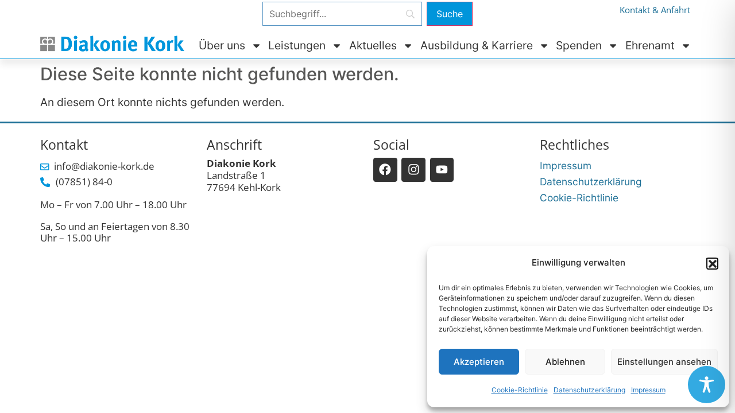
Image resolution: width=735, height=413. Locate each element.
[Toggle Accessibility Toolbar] (706, 384)
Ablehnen (565, 361)
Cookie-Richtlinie (520, 389)
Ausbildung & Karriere (476, 45)
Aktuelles (373, 45)
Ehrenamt (650, 45)
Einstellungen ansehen (664, 361)
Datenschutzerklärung (589, 389)
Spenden (579, 45)
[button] (712, 263)
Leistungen (297, 45)
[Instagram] (413, 170)
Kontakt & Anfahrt (655, 10)
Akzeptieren (479, 361)
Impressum (648, 389)
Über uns (222, 45)
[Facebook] (385, 170)
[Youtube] (442, 170)
